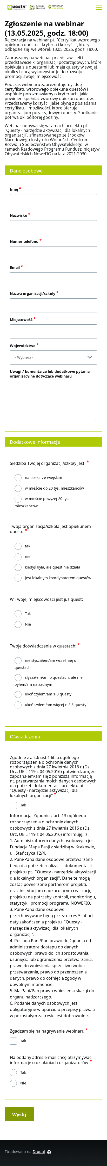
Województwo (23, 345)
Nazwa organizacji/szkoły (32, 293)
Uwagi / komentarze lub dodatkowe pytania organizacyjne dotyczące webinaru (50, 374)
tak (27, 546)
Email (15, 267)
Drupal (39, 1151)
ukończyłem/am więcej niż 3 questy (55, 704)
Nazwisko (18, 215)
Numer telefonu (24, 241)
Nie (28, 624)
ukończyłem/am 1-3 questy (48, 694)
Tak (28, 613)
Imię (14, 189)
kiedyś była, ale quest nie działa (52, 567)
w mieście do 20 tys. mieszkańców (54, 488)
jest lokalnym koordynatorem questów (58, 577)
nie (27, 556)
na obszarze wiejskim (43, 477)
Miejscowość (21, 319)
